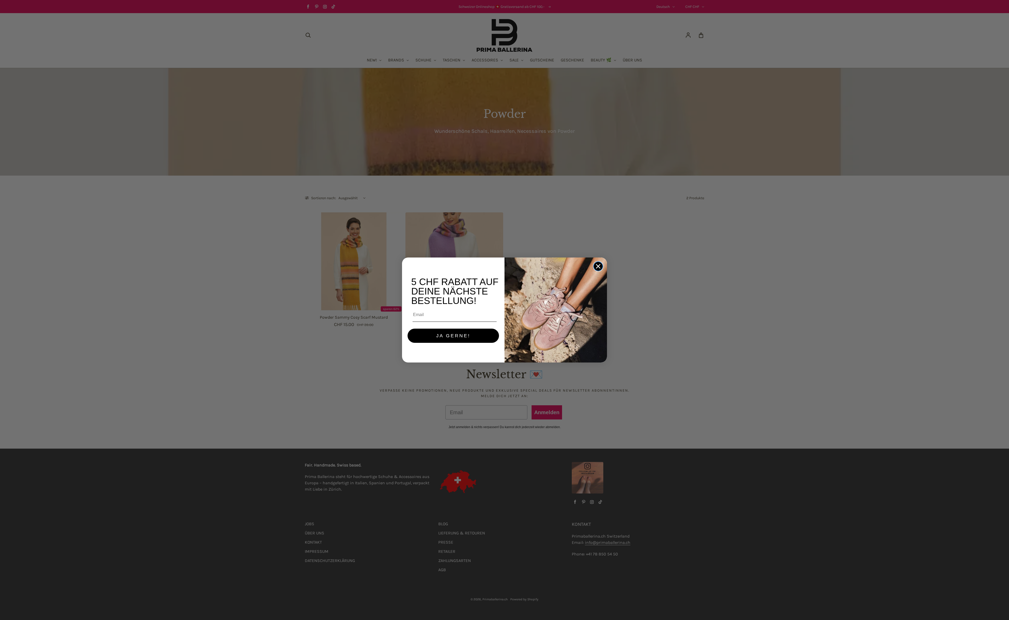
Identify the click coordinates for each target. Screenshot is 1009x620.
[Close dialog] (598, 266)
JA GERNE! (453, 335)
